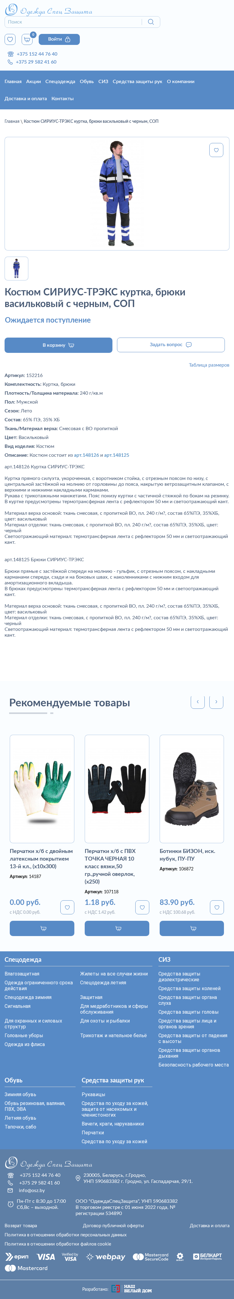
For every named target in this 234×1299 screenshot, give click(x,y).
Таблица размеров (209, 365)
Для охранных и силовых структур (33, 1024)
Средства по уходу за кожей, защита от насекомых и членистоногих (115, 1109)
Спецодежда (60, 81)
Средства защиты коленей (189, 988)
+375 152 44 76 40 (37, 54)
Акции (33, 81)
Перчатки (93, 1133)
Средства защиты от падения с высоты (192, 1038)
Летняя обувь (20, 1118)
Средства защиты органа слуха (187, 1000)
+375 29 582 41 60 (36, 62)
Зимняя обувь (20, 1094)
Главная (13, 81)
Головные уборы (24, 1035)
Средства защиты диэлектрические (179, 976)
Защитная (91, 997)
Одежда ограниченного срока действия (39, 985)
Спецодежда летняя (103, 983)
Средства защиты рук (137, 81)
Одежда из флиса (25, 1044)
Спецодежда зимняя (28, 997)
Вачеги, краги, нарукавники (113, 1124)
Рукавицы (93, 1094)
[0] (10, 39)
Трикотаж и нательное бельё (113, 1035)
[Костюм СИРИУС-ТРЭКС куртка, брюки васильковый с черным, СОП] (117, 194)
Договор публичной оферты (113, 1226)
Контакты (62, 98)
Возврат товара (21, 1226)
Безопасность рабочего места (193, 1065)
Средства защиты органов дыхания (189, 1053)
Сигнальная (17, 1006)
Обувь (87, 81)
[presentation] (198, 702)
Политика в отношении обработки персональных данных (65, 1235)
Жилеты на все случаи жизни (114, 974)
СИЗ (103, 81)
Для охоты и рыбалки (105, 1021)
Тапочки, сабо (20, 1127)
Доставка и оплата (26, 98)
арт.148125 (116, 455)
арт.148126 (86, 455)
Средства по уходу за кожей (114, 1141)
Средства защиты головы (188, 1012)
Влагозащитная (22, 974)
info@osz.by (32, 1190)
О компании (180, 81)
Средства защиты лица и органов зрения (187, 1024)
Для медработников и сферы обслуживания (114, 1009)
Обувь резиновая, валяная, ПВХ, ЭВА (35, 1106)
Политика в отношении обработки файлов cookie (58, 1244)
